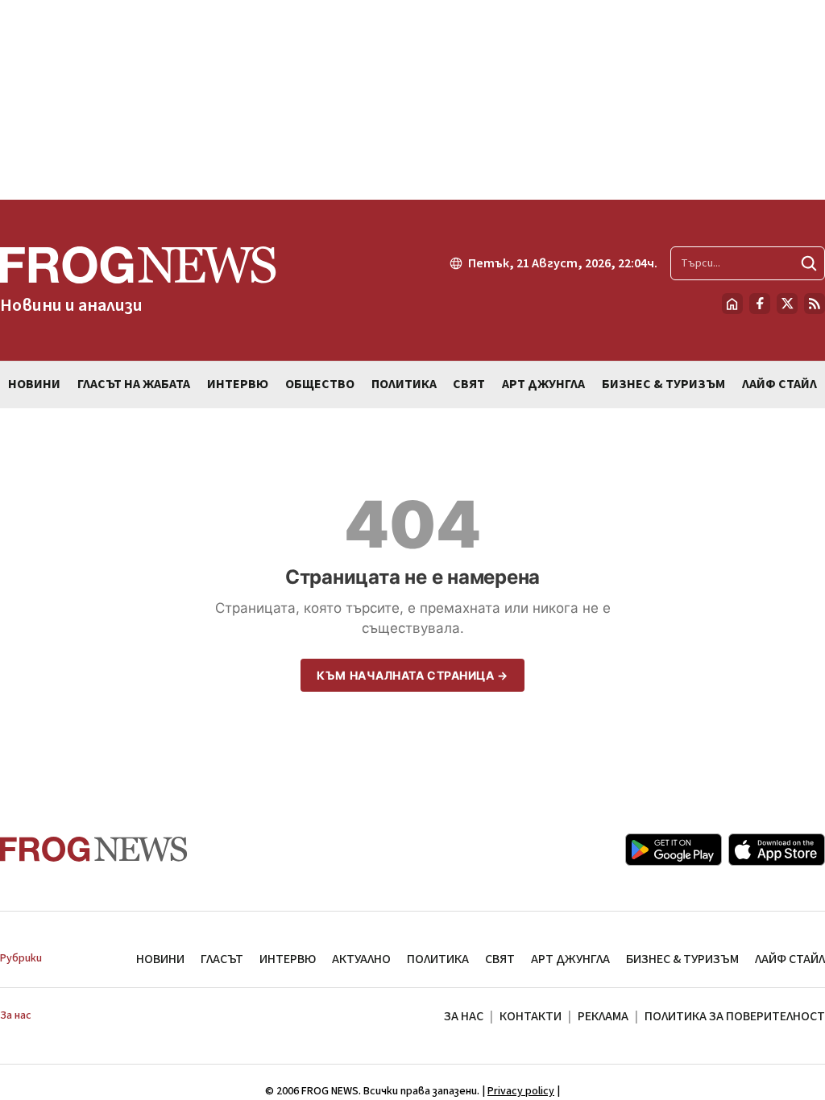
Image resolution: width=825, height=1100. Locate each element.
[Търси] (809, 263)
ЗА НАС (463, 1016)
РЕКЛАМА (603, 1016)
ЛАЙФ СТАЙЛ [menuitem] (779, 384)
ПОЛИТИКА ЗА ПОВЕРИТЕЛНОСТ (735, 1016)
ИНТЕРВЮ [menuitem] (237, 384)
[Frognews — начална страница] (94, 849)
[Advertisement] (412, 99)
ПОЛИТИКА (438, 959)
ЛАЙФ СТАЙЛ (790, 959)
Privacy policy (520, 1091)
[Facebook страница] (759, 303)
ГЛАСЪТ (222, 959)
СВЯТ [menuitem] (469, 384)
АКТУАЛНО (361, 959)
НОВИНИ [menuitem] (34, 384)
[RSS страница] (814, 303)
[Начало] (732, 303)
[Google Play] (673, 849)
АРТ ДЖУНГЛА (570, 959)
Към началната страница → (412, 675)
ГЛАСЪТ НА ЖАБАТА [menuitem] (133, 384)
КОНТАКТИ (531, 1016)
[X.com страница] (787, 303)
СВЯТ (500, 959)
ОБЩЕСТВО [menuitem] (319, 384)
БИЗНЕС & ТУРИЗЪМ (682, 959)
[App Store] (776, 849)
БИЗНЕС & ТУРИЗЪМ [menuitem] (663, 384)
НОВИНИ (160, 959)
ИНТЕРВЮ (287, 959)
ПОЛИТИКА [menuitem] (404, 384)
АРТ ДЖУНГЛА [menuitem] (543, 384)
